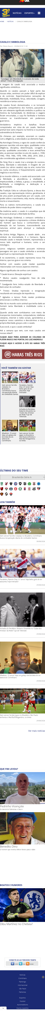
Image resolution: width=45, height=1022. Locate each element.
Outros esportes (22, 1008)
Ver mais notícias (36, 730)
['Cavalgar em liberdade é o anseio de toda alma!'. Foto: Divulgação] (22, 63)
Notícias (17, 13)
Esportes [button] (28, 13)
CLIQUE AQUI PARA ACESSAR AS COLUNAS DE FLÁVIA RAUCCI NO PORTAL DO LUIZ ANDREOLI (22, 338)
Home (2, 21)
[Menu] (39, 13)
